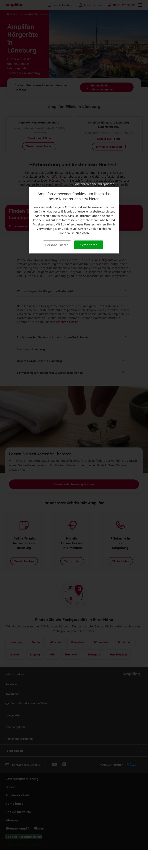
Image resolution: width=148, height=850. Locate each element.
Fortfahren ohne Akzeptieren (94, 184)
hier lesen (82, 233)
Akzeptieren (89, 245)
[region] (74, 220)
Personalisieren (57, 245)
